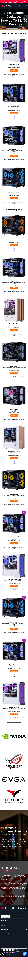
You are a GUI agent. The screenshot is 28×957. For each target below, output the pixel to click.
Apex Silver (14, 366)
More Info (4, 921)
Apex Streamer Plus (14, 107)
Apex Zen (14, 281)
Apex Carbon (14, 149)
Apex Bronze (14, 240)
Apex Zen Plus (14, 324)
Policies (3, 925)
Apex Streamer (14, 192)
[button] (4, 953)
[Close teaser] (8, 955)
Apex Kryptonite (14, 452)
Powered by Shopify (5, 913)
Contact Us (4, 929)
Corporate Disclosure (8, 934)
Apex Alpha (14, 409)
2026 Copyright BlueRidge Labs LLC (20, 951)
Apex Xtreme (14, 64)
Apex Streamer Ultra (14, 579)
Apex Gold (14, 494)
